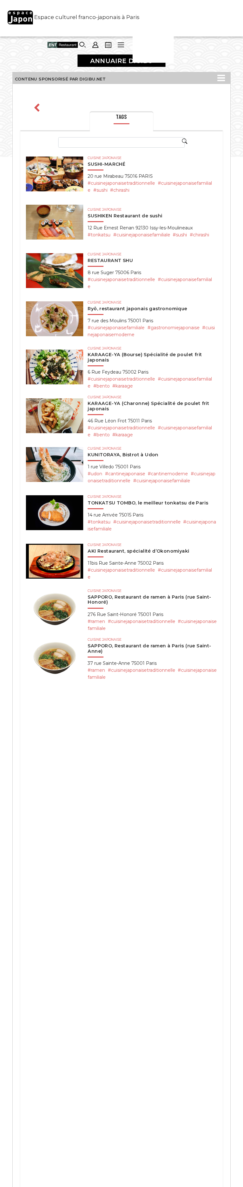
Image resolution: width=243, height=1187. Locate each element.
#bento (101, 386)
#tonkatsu (99, 235)
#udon (95, 474)
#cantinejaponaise (125, 474)
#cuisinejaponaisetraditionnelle (121, 183)
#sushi (100, 190)
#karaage (122, 386)
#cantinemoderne (168, 474)
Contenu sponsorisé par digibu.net (60, 79)
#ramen (96, 621)
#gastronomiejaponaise (173, 327)
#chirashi (119, 190)
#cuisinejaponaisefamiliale (141, 235)
